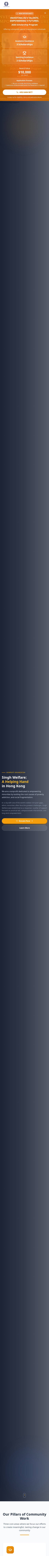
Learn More (24, 828)
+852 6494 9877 (25, 92)
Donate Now (24, 821)
